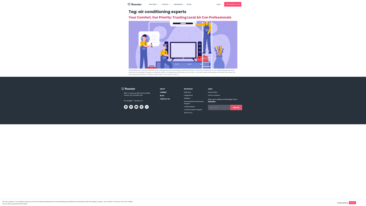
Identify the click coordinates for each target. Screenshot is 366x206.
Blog (162, 96)
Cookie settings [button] (342, 203)
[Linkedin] (126, 107)
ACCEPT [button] (352, 203)
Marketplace (178, 4)
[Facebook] (141, 107)
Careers (163, 92)
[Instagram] (147, 107)
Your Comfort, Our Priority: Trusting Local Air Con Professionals (180, 17)
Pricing (189, 4)
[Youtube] (136, 107)
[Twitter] (131, 107)
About (162, 89)
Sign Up (236, 107)
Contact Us (165, 99)
